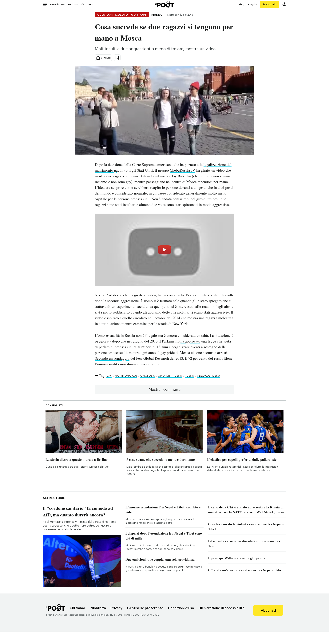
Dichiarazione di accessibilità (221, 608)
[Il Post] (164, 4)
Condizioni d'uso (181, 608)
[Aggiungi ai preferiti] (117, 58)
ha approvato (190, 341)
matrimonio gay (126, 375)
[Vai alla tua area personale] (284, 4)
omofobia (147, 375)
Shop (242, 4)
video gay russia (208, 375)
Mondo (157, 14)
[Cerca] (82, 4)
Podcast (73, 4)
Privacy (116, 608)
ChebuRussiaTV (182, 170)
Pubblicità (98, 608)
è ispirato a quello (118, 317)
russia (189, 375)
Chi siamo (77, 608)
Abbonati (269, 4)
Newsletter (57, 4)
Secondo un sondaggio (112, 358)
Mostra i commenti (164, 389)
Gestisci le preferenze (145, 608)
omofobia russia (170, 375)
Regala (252, 4)
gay (109, 375)
